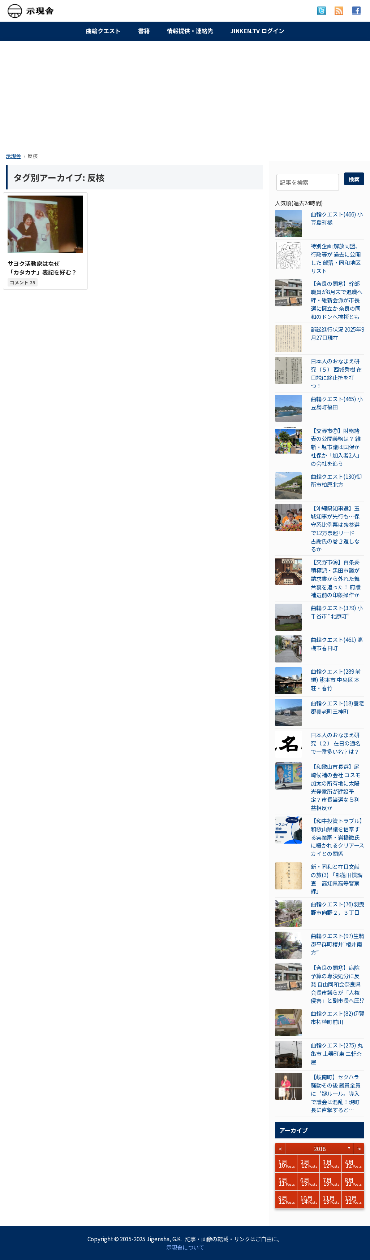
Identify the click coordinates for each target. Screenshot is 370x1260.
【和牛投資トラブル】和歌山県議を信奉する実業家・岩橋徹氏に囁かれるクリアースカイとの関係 (337, 837)
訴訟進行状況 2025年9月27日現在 (337, 333)
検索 (354, 179)
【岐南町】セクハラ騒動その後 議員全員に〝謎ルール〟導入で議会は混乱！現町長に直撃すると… (336, 1093)
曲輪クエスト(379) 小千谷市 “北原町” (337, 612)
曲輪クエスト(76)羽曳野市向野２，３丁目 (337, 908)
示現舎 (13, 155)
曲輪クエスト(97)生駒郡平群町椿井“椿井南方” (337, 944)
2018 (320, 1148)
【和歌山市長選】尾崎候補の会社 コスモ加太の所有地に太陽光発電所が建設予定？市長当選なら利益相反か (336, 786)
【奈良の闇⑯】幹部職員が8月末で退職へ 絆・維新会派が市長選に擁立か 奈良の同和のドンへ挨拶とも (336, 299)
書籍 (144, 30)
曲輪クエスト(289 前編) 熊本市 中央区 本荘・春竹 (336, 679)
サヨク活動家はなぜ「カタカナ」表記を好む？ (42, 267)
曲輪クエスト (103, 30)
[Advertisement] (185, 94)
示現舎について (185, 1247)
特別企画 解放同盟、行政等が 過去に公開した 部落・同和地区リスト (336, 258)
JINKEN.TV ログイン (257, 30)
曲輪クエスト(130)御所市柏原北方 (336, 480)
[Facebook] (356, 11)
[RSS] (339, 11)
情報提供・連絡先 (190, 30)
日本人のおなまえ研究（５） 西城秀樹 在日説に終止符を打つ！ (336, 373)
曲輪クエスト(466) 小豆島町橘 (337, 218)
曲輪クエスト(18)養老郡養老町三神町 (337, 707)
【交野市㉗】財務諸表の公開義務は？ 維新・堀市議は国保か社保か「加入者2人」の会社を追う (336, 446)
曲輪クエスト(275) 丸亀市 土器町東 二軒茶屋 (337, 1053)
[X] (322, 11)
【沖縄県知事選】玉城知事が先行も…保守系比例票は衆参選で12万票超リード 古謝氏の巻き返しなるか (335, 528)
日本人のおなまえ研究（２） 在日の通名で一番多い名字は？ (336, 743)
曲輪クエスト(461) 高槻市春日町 (337, 643)
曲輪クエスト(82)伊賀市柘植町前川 (337, 1017)
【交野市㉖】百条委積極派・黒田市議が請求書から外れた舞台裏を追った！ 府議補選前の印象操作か (336, 578)
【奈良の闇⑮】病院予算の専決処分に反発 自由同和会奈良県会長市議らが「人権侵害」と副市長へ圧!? (337, 983)
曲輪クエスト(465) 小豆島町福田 (337, 403)
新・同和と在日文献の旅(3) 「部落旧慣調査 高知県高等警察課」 (336, 878)
